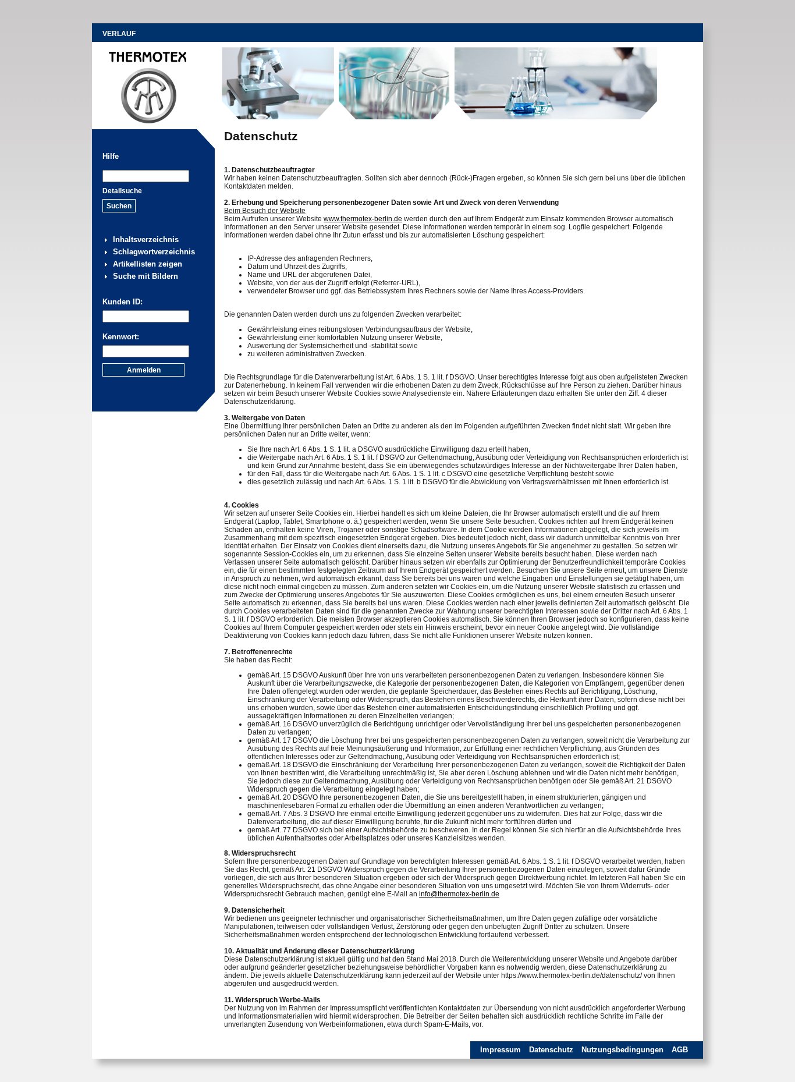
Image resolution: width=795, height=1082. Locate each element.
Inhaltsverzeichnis (146, 239)
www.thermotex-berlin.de (363, 219)
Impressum (500, 1049)
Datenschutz (551, 1049)
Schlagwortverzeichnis (154, 251)
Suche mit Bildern (145, 276)
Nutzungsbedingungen (622, 1049)
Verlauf (119, 34)
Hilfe (110, 156)
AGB (680, 1049)
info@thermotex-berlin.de (459, 894)
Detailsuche (122, 191)
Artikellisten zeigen (147, 264)
